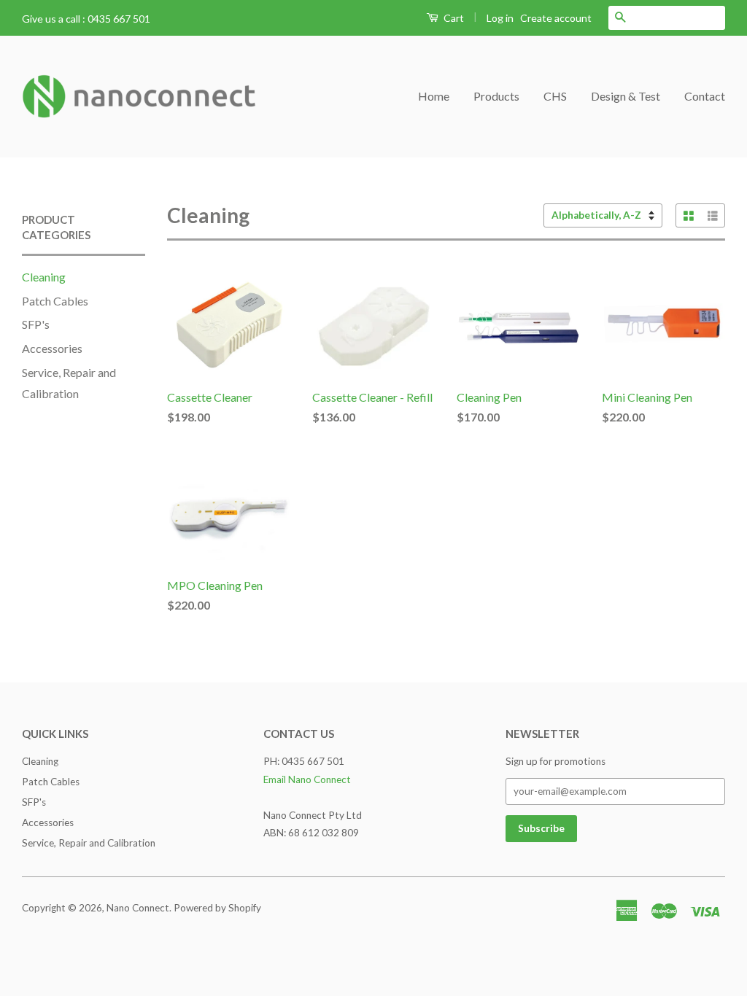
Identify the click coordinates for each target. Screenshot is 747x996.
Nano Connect (138, 908)
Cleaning (44, 277)
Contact (704, 96)
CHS (555, 96)
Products (496, 96)
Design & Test (625, 96)
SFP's (36, 324)
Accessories (52, 348)
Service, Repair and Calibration (88, 843)
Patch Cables (55, 301)
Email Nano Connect (307, 779)
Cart (452, 18)
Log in (500, 18)
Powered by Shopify (217, 908)
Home (433, 96)
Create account (556, 18)
